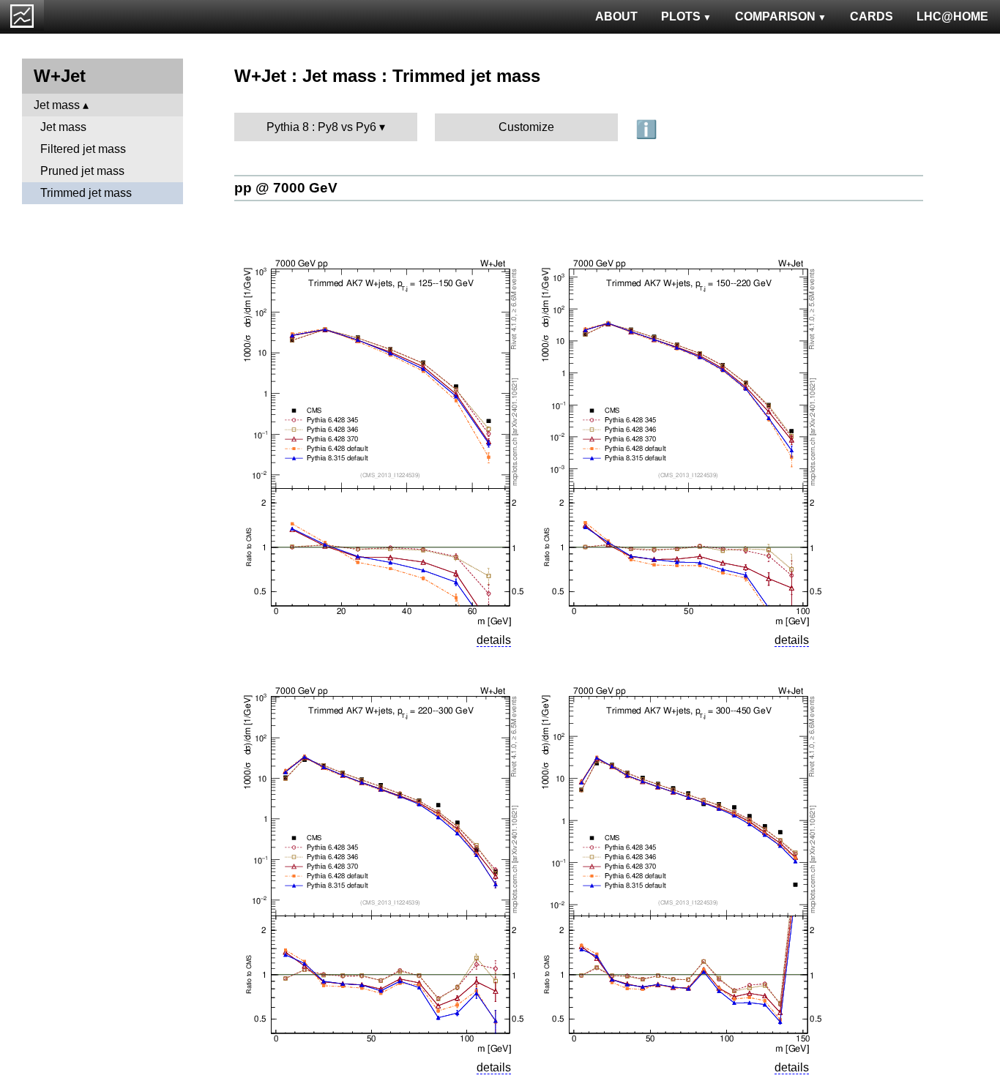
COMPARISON (775, 16)
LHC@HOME (952, 16)
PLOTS (681, 16)
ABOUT (616, 16)
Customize (526, 127)
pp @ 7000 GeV (285, 187)
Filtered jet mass (83, 149)
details (494, 640)
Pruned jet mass (82, 171)
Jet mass (57, 105)
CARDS (871, 16)
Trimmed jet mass (86, 193)
